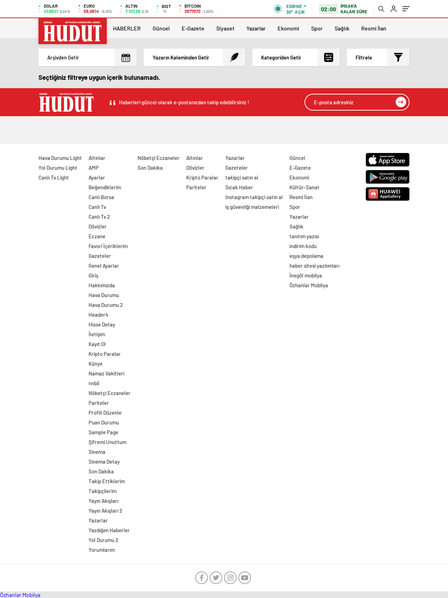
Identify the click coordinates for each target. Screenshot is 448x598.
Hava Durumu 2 (106, 305)
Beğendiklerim (105, 187)
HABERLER (127, 28)
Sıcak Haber (239, 187)
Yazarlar (256, 28)
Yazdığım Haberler (109, 530)
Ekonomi (288, 28)
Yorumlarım (102, 550)
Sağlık (342, 28)
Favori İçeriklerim (108, 246)
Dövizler (98, 226)
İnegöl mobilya (305, 275)
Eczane (97, 236)
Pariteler (99, 403)
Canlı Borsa (101, 197)
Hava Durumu (104, 295)
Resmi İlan (373, 28)
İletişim (97, 334)
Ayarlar (97, 177)
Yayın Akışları (103, 501)
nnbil (94, 383)
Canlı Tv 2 (99, 216)
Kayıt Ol (97, 344)
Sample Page (103, 432)
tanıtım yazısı (304, 236)
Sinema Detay (104, 461)
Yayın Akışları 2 (105, 510)
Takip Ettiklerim (107, 481)
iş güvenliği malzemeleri (252, 207)
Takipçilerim (103, 491)
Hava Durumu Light (60, 158)
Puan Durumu (104, 422)
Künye (96, 363)
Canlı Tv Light (53, 177)
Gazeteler (100, 256)
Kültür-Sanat (304, 187)
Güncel (161, 28)
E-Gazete (193, 28)
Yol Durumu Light (57, 167)
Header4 (98, 314)
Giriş (93, 275)
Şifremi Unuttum (107, 442)
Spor (317, 28)
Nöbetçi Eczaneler (110, 393)
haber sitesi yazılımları (314, 265)
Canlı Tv (97, 207)
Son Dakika (101, 471)
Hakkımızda (102, 285)
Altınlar (97, 158)
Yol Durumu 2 (103, 540)
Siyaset (225, 28)
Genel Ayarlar (104, 265)
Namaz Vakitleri (106, 373)
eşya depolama (306, 256)
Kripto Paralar (105, 354)
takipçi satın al (241, 177)
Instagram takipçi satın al (254, 197)
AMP (94, 167)
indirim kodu (303, 246)
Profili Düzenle (105, 412)
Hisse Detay (102, 324)
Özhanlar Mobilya (308, 285)
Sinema (97, 452)
